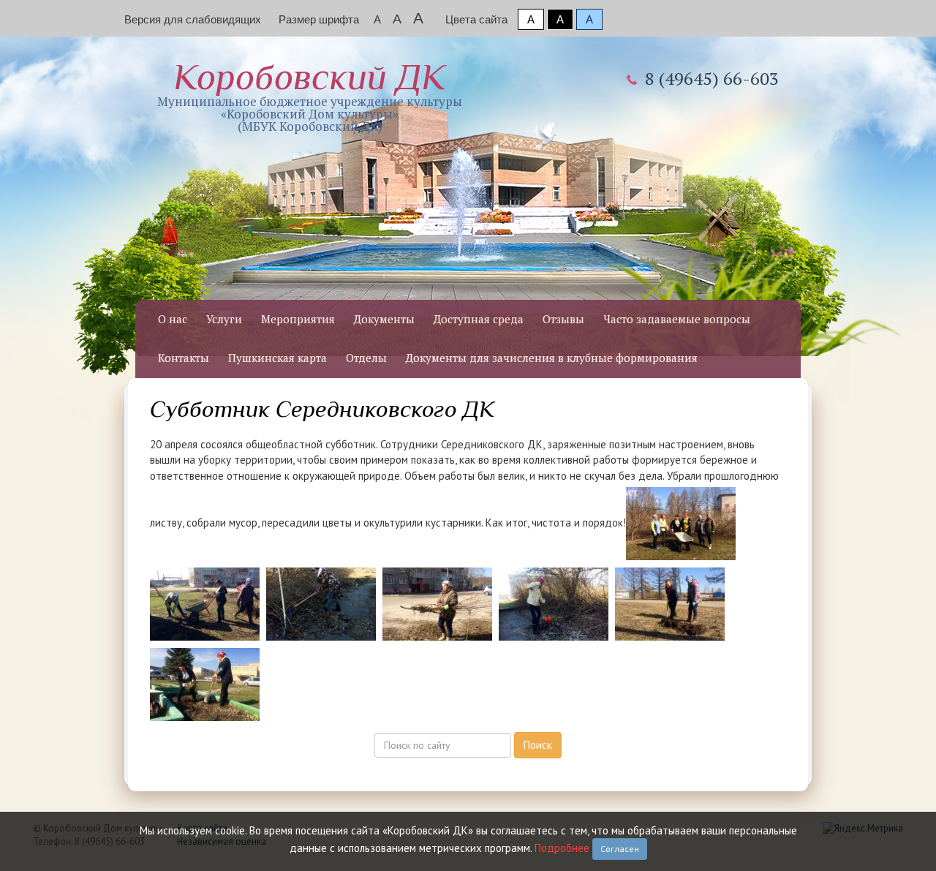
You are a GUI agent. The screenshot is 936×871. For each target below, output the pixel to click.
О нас (172, 319)
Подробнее (562, 848)
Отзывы (563, 319)
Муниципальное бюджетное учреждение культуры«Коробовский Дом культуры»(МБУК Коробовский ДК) (309, 95)
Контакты (183, 357)
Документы (384, 319)
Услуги (224, 319)
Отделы (366, 357)
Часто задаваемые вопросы (676, 319)
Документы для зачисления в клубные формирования (552, 357)
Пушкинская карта (277, 357)
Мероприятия (298, 319)
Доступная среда (479, 319)
